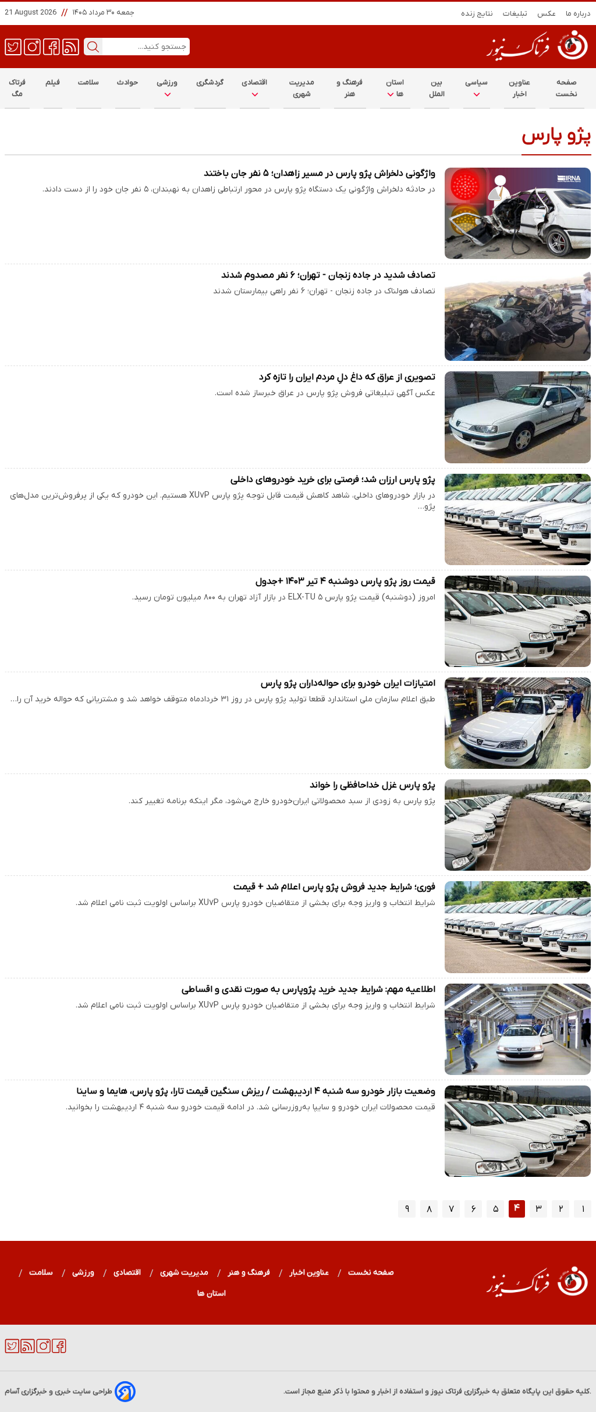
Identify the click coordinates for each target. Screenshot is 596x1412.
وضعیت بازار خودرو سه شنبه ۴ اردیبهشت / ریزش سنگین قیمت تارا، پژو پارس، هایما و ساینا (255, 1091)
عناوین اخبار (520, 88)
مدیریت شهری (302, 88)
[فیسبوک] (51, 46)
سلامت (89, 82)
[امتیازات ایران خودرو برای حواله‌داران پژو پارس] (518, 723)
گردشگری (210, 82)
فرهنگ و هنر (349, 88)
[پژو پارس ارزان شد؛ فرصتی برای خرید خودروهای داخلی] (518, 519)
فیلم (53, 82)
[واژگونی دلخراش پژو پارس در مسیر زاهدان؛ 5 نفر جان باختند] (518, 213)
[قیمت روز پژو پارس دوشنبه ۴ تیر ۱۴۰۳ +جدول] (518, 621)
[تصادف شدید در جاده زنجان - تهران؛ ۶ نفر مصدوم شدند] (518, 315)
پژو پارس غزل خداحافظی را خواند (372, 785)
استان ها (395, 88)
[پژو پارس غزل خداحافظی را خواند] (518, 825)
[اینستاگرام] (32, 46)
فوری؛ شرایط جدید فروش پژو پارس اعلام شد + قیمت (334, 887)
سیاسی (476, 82)
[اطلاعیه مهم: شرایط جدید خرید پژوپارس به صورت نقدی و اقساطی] (518, 1029)
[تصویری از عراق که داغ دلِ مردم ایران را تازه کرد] (518, 417)
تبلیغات (515, 14)
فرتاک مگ (17, 88)
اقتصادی (255, 82)
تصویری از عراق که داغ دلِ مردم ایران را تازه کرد (347, 377)
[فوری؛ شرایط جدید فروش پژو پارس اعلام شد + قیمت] (518, 927)
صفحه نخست (566, 88)
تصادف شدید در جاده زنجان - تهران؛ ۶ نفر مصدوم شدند (328, 275)
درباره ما (578, 14)
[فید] (70, 46)
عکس (546, 14)
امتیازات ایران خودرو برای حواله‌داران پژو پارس (348, 683)
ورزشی (167, 82)
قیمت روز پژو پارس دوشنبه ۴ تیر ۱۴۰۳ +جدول (345, 581)
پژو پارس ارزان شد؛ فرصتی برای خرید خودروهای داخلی (332, 479)
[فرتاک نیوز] (536, 62)
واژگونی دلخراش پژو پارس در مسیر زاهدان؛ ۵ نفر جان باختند (319, 173)
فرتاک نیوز (446, 1391)
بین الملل (437, 88)
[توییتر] (13, 46)
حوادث (128, 82)
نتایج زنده (477, 14)
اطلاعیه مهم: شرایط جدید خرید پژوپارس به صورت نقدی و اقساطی (308, 989)
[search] (93, 46)
